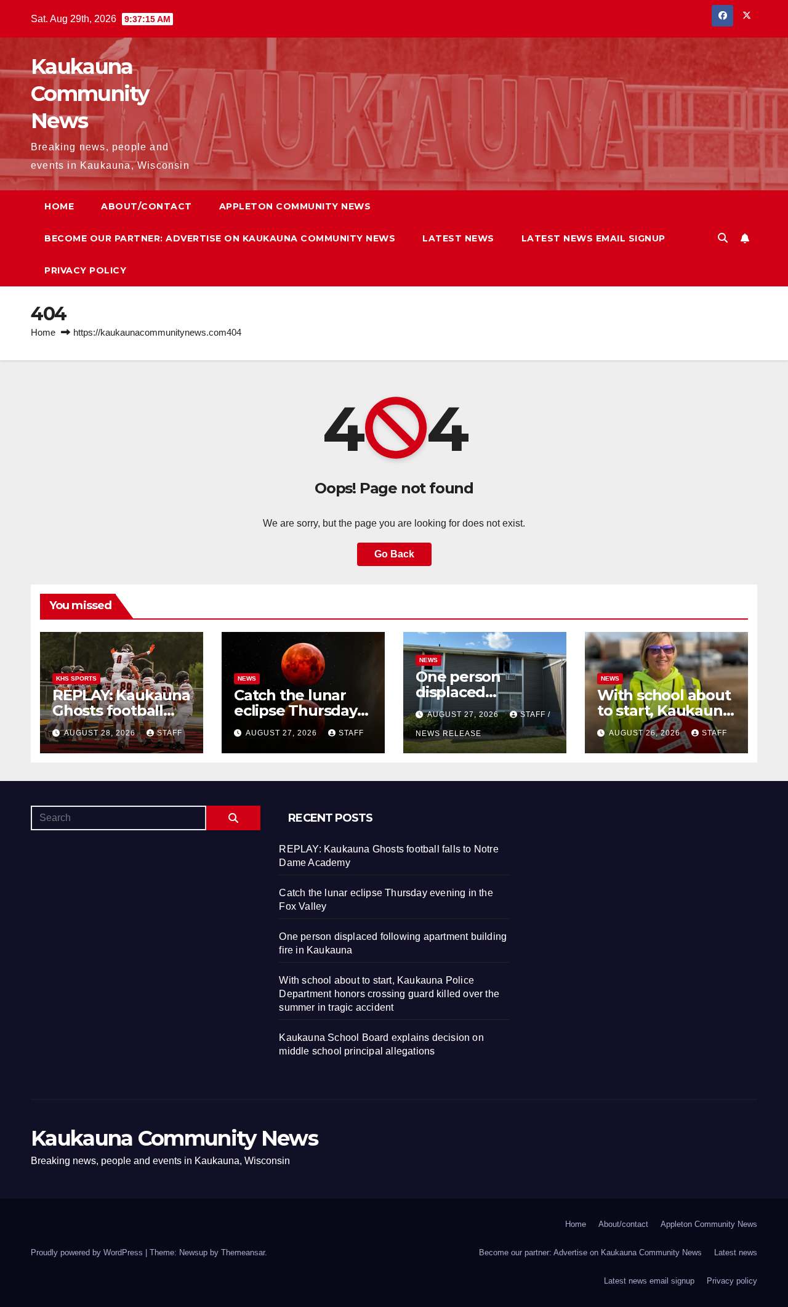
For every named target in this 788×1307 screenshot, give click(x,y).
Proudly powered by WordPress (88, 1252)
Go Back (394, 554)
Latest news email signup (593, 238)
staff (169, 733)
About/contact (146, 206)
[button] (723, 238)
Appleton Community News (295, 206)
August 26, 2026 (646, 733)
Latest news (458, 238)
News (247, 678)
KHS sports (76, 678)
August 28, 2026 (101, 733)
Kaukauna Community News (90, 94)
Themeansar (243, 1252)
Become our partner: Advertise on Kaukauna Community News (219, 238)
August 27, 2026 (283, 733)
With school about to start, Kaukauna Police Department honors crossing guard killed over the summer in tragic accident (389, 994)
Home (59, 206)
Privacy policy (85, 270)
